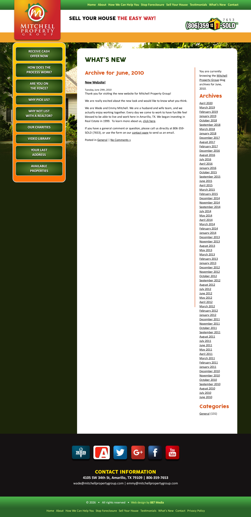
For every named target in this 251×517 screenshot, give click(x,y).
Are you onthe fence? (39, 86)
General (102, 140)
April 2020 (206, 103)
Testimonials (198, 4)
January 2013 (207, 263)
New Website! (95, 82)
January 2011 (207, 367)
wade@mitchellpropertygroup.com (98, 483)
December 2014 (209, 198)
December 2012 (209, 267)
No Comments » (120, 140)
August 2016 (207, 155)
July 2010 (205, 393)
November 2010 (209, 375)
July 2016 (205, 159)
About (102, 4)
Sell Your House (177, 4)
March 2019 (207, 107)
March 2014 (207, 224)
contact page (140, 132)
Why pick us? (39, 100)
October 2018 (208, 120)
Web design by (147, 502)
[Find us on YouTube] (173, 461)
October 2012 (208, 276)
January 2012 (207, 315)
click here (149, 121)
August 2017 (207, 142)
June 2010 (205, 397)
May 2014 (205, 215)
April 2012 (206, 302)
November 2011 (209, 323)
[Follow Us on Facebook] (155, 461)
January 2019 (207, 116)
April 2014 (206, 220)
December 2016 (209, 150)
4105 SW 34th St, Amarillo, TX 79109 (112, 478)
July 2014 (205, 211)
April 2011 (206, 354)
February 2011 (208, 362)
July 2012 (205, 289)
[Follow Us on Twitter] (121, 461)
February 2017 (208, 146)
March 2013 (207, 254)
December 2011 (209, 319)
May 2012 (205, 297)
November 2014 (209, 202)
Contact (233, 4)
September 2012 (209, 280)
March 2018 (207, 129)
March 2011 (207, 358)
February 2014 (208, 228)
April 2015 (206, 185)
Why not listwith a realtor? (39, 113)
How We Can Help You (123, 4)
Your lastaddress (39, 152)
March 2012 (207, 306)
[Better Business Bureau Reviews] (81, 461)
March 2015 (207, 189)
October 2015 (208, 172)
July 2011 (205, 341)
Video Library (39, 139)
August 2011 (207, 336)
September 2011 (209, 332)
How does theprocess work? (39, 70)
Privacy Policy (196, 510)
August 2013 (207, 246)
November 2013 (209, 241)
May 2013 (205, 250)
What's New (217, 4)
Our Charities (39, 127)
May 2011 (205, 349)
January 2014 (207, 233)
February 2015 (208, 194)
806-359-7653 (157, 478)
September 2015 (209, 176)
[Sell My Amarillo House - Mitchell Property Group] (37, 41)
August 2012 (207, 285)
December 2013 (209, 237)
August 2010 (207, 388)
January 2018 (207, 133)
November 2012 (209, 272)
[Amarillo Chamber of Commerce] (102, 461)
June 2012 (205, 293)
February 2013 (208, 259)
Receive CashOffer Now (39, 54)
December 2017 (209, 138)
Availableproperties (39, 168)
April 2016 (206, 163)
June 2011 (205, 345)
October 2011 (208, 328)
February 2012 (208, 310)
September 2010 (209, 384)
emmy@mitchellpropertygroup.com (152, 483)
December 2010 (209, 371)
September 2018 (209, 125)
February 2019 (208, 112)
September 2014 (209, 207)
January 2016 (207, 168)
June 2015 (205, 181)
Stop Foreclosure (152, 4)
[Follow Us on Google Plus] (138, 461)
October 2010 (208, 380)
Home (91, 4)
